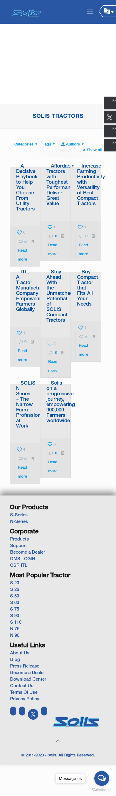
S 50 (14, 596)
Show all (94, 150)
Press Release (24, 666)
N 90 (14, 636)
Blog (15, 660)
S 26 (14, 590)
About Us (19, 653)
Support (18, 546)
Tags (47, 144)
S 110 (15, 622)
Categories (24, 144)
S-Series (19, 515)
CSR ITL (18, 565)
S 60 (14, 603)
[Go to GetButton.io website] (101, 790)
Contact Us (21, 686)
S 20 (14, 583)
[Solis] (26, 12)
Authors (73, 144)
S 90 (14, 616)
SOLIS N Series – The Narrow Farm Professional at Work (30, 404)
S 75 (14, 609)
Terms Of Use (23, 692)
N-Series (19, 522)
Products (19, 539)
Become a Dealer (27, 552)
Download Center (28, 679)
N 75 (14, 629)
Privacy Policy (24, 699)
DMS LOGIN (22, 559)
